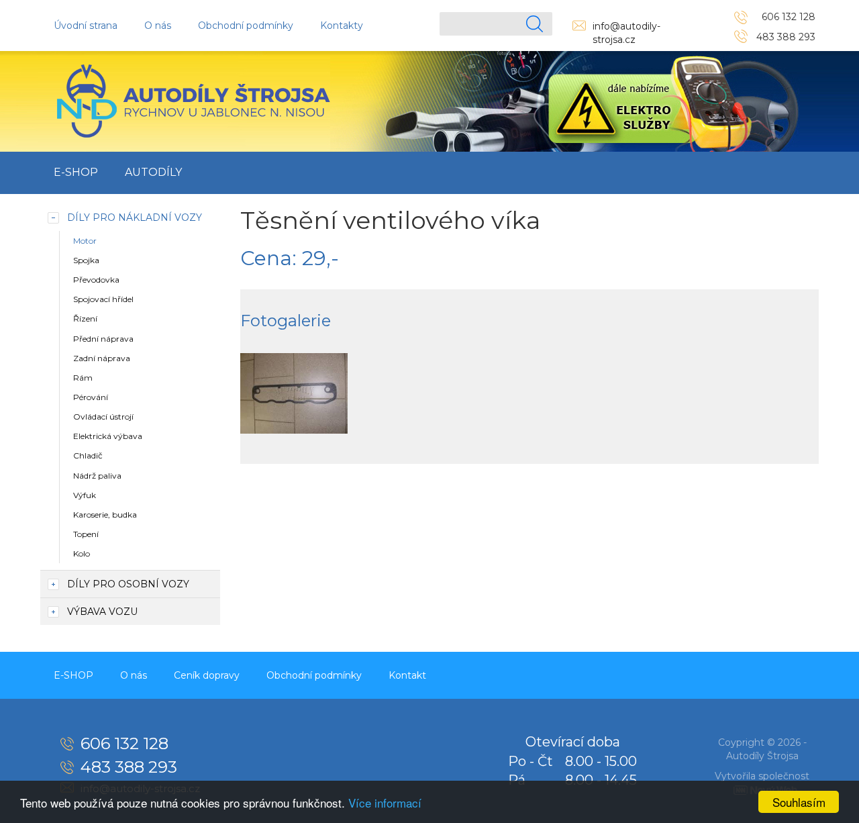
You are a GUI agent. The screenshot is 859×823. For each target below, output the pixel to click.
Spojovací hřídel (103, 299)
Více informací (384, 802)
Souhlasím (798, 801)
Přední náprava (103, 339)
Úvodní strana (85, 25)
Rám (83, 378)
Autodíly (153, 172)
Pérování (90, 397)
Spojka (86, 260)
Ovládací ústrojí (103, 417)
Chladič (88, 455)
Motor (85, 241)
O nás (157, 25)
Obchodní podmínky (245, 25)
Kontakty (341, 25)
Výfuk (84, 495)
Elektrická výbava (107, 436)
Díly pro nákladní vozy (134, 217)
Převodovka (96, 280)
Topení (86, 534)
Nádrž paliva (97, 476)
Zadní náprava (101, 358)
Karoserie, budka (105, 515)
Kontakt (407, 675)
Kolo (81, 553)
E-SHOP (76, 172)
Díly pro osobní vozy (128, 584)
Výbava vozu (102, 612)
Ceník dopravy (207, 675)
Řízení (85, 318)
